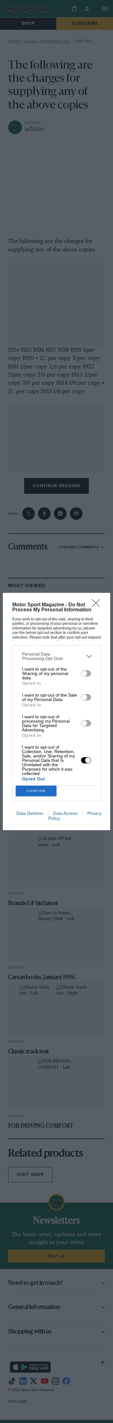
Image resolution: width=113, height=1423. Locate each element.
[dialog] (56, 711)
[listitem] (56, 656)
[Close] (98, 605)
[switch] (86, 673)
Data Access (65, 813)
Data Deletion (29, 813)
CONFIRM (36, 791)
